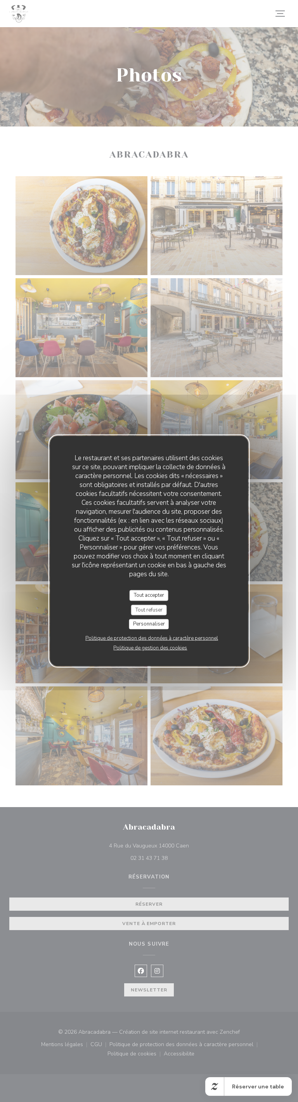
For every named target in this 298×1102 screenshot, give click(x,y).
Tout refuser (149, 609)
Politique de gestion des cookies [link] (150, 647)
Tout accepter (149, 595)
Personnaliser (149, 623)
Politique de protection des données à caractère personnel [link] (151, 637)
